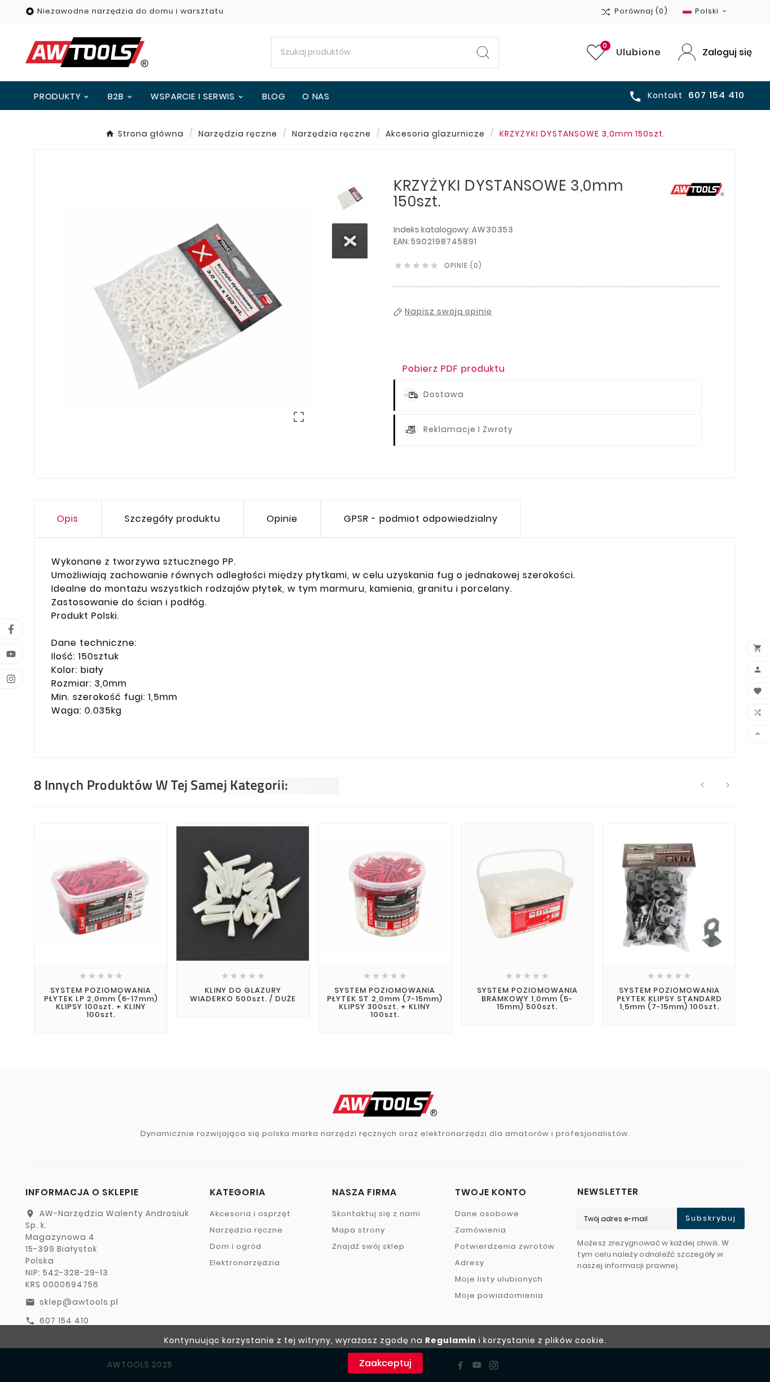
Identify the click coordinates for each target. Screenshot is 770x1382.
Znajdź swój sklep (368, 1246)
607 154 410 (64, 1320)
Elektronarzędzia (245, 1262)
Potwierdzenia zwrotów (505, 1246)
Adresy (469, 1262)
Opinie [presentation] (282, 518)
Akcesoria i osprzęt (250, 1213)
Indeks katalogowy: (432, 229)
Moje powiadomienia (499, 1295)
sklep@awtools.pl (78, 1302)
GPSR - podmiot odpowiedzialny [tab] (421, 518)
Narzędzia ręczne (246, 1230)
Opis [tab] (67, 518)
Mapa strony (358, 1230)
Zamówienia (480, 1230)
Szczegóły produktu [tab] (172, 518)
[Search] (483, 52)
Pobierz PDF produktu (453, 368)
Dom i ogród (236, 1246)
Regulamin (450, 1340)
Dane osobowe (487, 1213)
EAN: (402, 241)
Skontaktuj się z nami (376, 1213)
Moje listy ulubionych (499, 1279)
